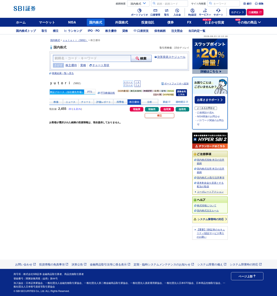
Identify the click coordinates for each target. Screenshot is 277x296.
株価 (56, 102)
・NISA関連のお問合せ (207, 116)
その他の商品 (246, 21)
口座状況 (143, 31)
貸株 (125, 31)
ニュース (70, 102)
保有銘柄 (160, 31)
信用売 (182, 109)
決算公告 (77, 264)
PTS (89, 91)
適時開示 (181, 102)
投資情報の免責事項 (52, 264)
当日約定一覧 (196, 31)
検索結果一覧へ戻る (63, 73)
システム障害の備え (210, 264)
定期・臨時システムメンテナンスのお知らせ (162, 264)
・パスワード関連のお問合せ (209, 122)
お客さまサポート (208, 99)
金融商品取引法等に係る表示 (108, 264)
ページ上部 (245, 276)
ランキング (75, 31)
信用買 (167, 109)
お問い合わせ (23, 264)
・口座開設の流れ (204, 112)
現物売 (152, 109)
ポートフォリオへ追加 (176, 83)
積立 (56, 31)
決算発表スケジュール (171, 56)
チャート (86, 102)
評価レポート (103, 102)
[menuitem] (247, 3)
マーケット (47, 22)
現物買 (136, 109)
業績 (165, 102)
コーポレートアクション (210, 191)
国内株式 (95, 22)
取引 (44, 31)
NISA (72, 22)
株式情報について (206, 205)
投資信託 (147, 22)
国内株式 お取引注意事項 (210, 177)
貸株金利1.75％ (181, 93)
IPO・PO (94, 31)
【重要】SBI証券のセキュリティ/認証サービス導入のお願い (211, 233)
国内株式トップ (26, 31)
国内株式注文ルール (208, 210)
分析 (149, 102)
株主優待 (111, 31)
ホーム (21, 22)
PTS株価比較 (108, 92)
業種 (83, 65)
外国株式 (121, 22)
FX (189, 22)
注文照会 (177, 31)
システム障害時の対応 (211, 219)
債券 (170, 22)
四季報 (120, 102)
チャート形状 (100, 65)
